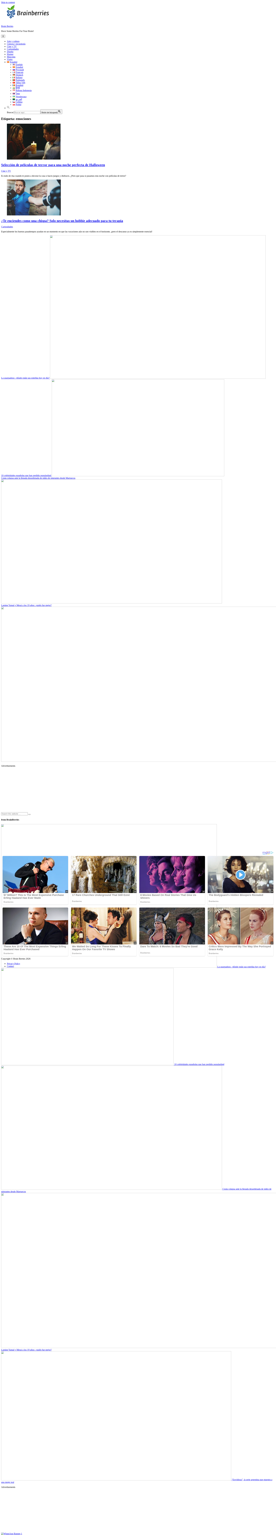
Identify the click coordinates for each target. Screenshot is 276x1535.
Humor (10, 54)
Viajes (10, 59)
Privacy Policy (13, 963)
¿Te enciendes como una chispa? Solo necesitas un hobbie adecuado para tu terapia (62, 221)
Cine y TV (12, 46)
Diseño (10, 51)
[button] (8, 108)
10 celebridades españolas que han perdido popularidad (26, 475)
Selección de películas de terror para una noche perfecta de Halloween (53, 165)
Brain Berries (7, 26)
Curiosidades (13, 49)
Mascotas (11, 57)
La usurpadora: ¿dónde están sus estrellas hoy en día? (25, 378)
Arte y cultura (13, 41)
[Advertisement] (87, 790)
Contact (10, 966)
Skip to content (8, 2)
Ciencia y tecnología (16, 44)
